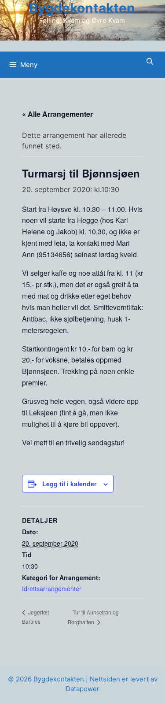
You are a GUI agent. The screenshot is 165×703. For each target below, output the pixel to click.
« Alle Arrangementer (57, 114)
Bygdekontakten (82, 8)
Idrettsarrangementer (51, 588)
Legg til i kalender (69, 483)
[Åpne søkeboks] (150, 61)
